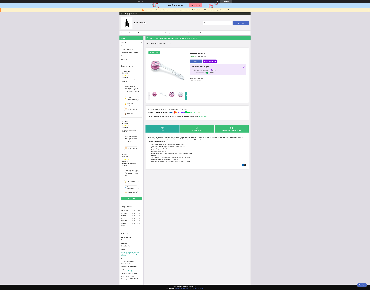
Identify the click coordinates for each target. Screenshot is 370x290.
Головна (123, 33)
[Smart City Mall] (126, 23)
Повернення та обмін (159, 33)
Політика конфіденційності (197, 288)
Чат (363, 285)
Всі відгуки (131, 198)
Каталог (131, 33)
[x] (245, 165)
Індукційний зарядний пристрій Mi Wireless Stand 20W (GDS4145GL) (131, 139)
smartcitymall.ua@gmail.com (129, 271)
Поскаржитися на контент (181, 288)
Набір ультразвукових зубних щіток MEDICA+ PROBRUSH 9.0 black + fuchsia (132, 172)
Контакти (203, 33)
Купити (196, 61)
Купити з (206, 61)
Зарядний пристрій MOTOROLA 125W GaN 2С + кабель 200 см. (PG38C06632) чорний (132, 89)
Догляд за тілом (173, 38)
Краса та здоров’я (161, 38)
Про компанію (192, 33)
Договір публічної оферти (177, 33)
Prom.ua (194, 286)
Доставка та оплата (144, 33)
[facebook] (243, 165)
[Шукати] (230, 23)
